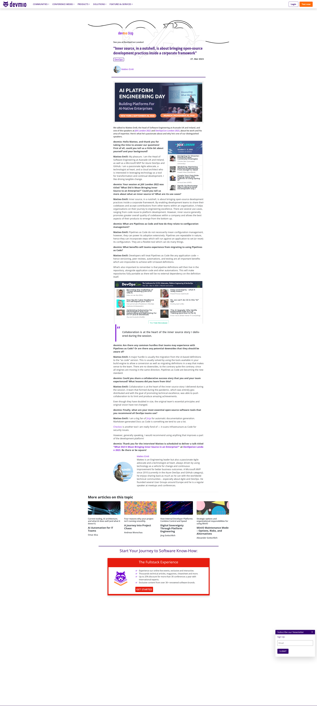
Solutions (99, 4)
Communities (40, 4)
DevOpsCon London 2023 (167, 130)
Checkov (117, 426)
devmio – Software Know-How (16, 4)
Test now (306, 4)
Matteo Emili (127, 69)
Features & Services (120, 4)
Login (293, 4)
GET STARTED (144, 589)
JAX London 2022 (143, 130)
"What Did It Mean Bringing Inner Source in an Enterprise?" (146, 446)
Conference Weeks (62, 4)
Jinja (149, 418)
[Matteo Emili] (117, 69)
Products (83, 4)
